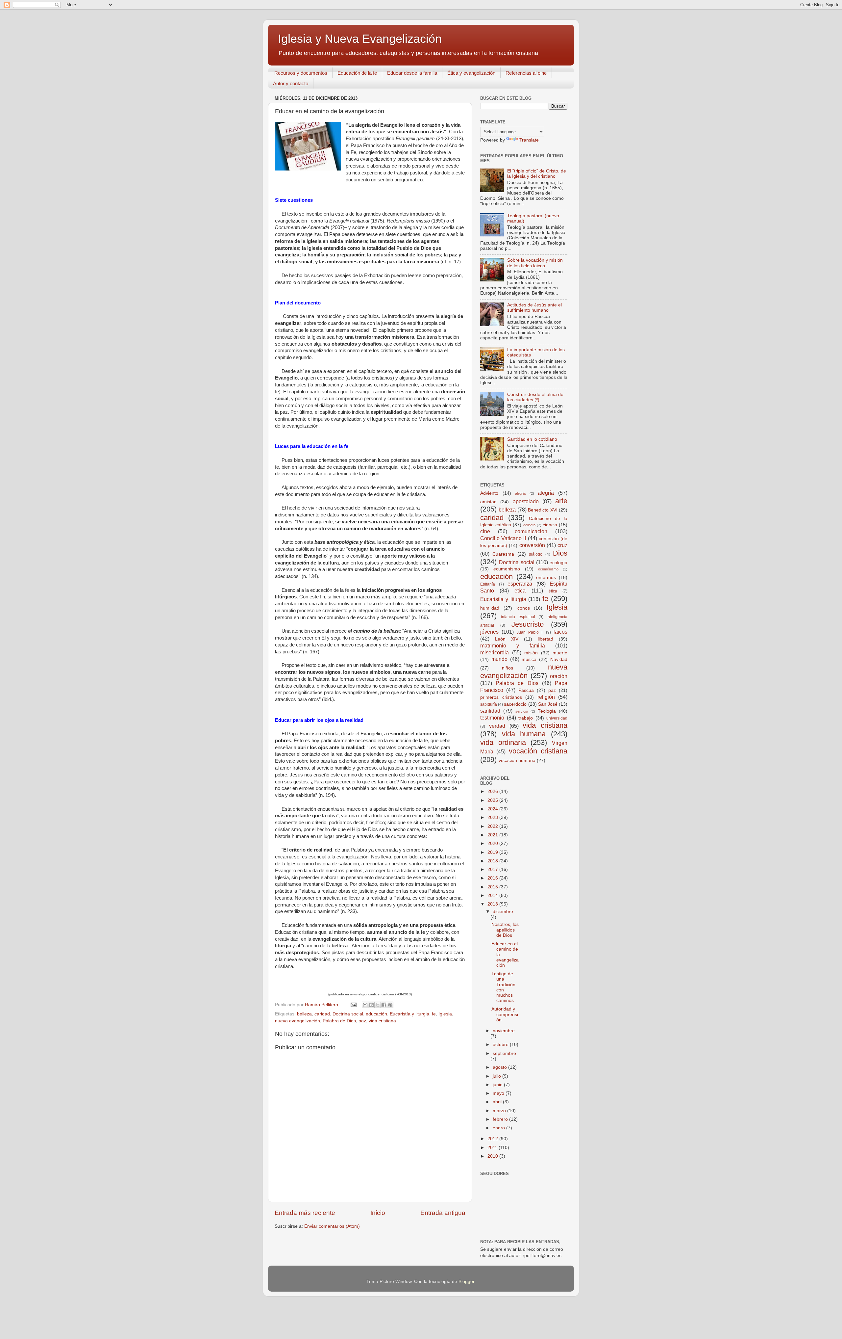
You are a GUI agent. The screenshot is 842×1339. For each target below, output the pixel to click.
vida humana (524, 734)
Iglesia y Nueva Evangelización (360, 38)
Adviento (489, 493)
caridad (322, 1013)
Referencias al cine (526, 73)
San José (547, 704)
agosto (500, 1067)
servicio (521, 711)
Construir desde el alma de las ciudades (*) (535, 397)
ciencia (550, 524)
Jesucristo (527, 624)
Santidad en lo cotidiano (532, 439)
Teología (547, 711)
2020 (493, 843)
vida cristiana (382, 1020)
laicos (560, 632)
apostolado (526, 501)
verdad (497, 726)
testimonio (492, 718)
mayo (499, 1093)
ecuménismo (548, 569)
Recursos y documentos (300, 73)
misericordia (494, 652)
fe (434, 1013)
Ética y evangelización (471, 73)
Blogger (466, 1281)
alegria (520, 493)
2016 (493, 878)
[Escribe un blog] (371, 1005)
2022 (493, 826)
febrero (501, 1119)
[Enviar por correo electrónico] (365, 1005)
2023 (493, 817)
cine (485, 531)
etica (520, 590)
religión (546, 697)
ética (553, 591)
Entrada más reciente (305, 1212)
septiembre (504, 1053)
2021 (493, 834)
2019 (493, 852)
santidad (490, 711)
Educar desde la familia (412, 73)
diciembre (503, 911)
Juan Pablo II (530, 632)
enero (499, 1127)
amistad (488, 501)
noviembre (504, 1030)
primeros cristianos (501, 697)
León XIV (506, 639)
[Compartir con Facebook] (384, 1005)
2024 (493, 808)
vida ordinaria (503, 742)
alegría (546, 493)
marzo (500, 1110)
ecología (558, 562)
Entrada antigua (442, 1212)
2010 (493, 1156)
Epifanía (487, 584)
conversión (532, 545)
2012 (493, 1138)
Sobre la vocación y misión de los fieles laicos (535, 263)
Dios (560, 553)
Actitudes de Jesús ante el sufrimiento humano (534, 307)
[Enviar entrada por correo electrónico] (353, 1004)
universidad (556, 718)
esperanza (520, 584)
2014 (493, 895)
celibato (529, 525)
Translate (529, 140)
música (529, 659)
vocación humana (517, 760)
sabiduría (488, 704)
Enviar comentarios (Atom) (332, 1226)
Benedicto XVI (542, 510)
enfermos (546, 577)
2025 (493, 800)
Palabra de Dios (339, 1020)
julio (497, 1076)
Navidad (558, 659)
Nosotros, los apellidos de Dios (505, 929)
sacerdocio (515, 704)
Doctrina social (348, 1013)
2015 (493, 886)
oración (558, 676)
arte (561, 501)
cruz (562, 545)
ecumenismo (506, 568)
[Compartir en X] (377, 1005)
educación (376, 1013)
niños (507, 668)
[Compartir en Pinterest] (390, 1005)
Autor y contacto (290, 83)
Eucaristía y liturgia (409, 1013)
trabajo (525, 718)
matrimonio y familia (512, 645)
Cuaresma (503, 554)
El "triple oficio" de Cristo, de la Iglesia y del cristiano (536, 174)
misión (531, 652)
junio (498, 1084)
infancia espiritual (518, 617)
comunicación (531, 531)
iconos (523, 608)
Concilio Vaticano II (503, 538)
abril (498, 1101)
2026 (493, 791)
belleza (304, 1013)
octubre (501, 1044)
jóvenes (489, 632)
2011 (493, 1147)
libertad (545, 639)
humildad (489, 608)
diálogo (535, 554)
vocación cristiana (538, 751)
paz (362, 1020)
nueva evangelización (297, 1020)
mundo (499, 659)
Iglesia (445, 1013)
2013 (493, 904)
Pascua (526, 690)
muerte (560, 652)
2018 (493, 860)
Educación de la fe (357, 73)
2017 (493, 869)
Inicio (377, 1212)
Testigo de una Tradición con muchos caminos (503, 987)
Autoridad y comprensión (504, 1014)
